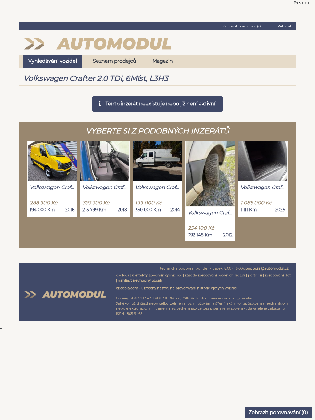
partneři (255, 275)
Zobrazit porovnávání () (278, 412)
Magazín (162, 61)
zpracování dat (278, 275)
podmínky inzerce (166, 275)
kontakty (140, 275)
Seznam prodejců (114, 61)
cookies (122, 275)
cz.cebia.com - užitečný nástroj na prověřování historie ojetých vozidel (176, 288)
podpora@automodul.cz (267, 268)
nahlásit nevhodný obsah (140, 280)
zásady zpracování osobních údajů (215, 275)
